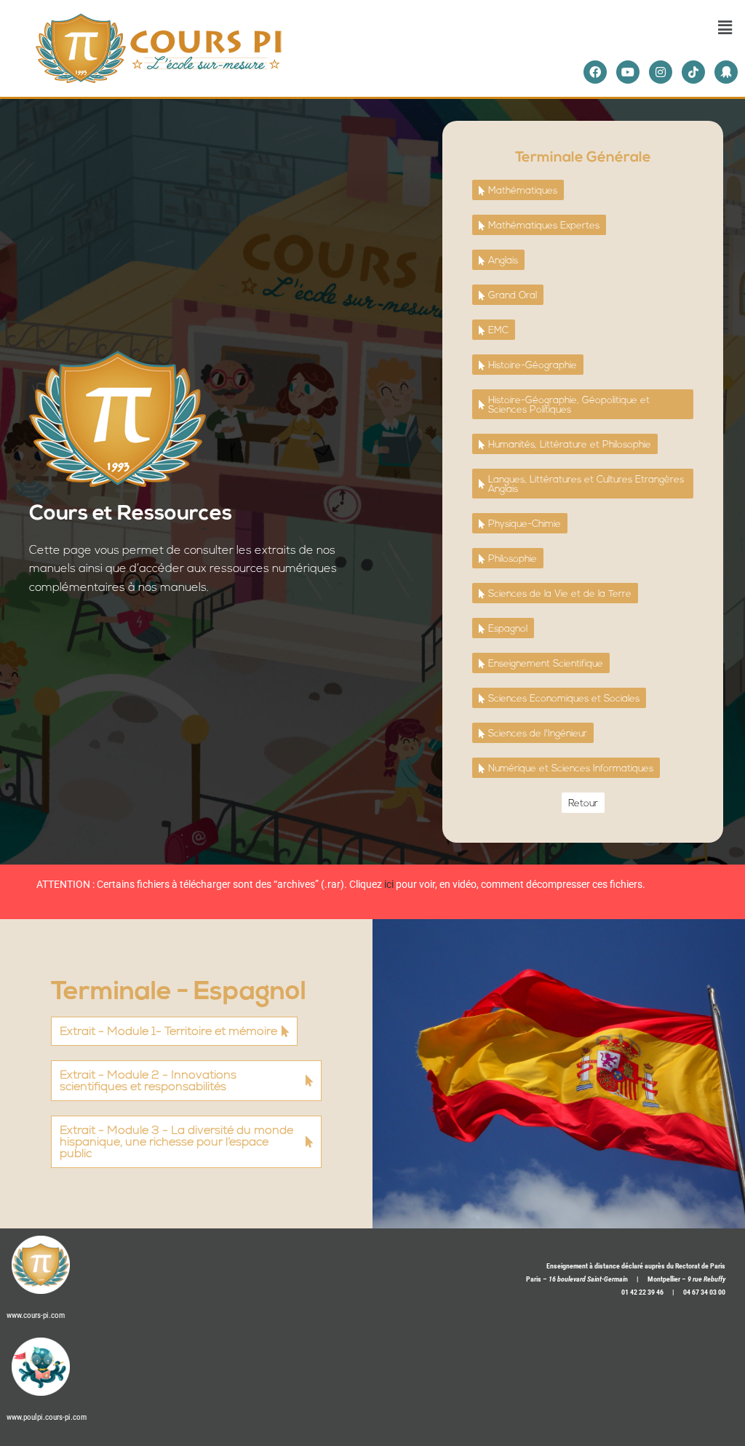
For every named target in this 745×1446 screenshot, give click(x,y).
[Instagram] (660, 72)
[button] (725, 27)
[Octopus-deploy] (726, 72)
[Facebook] (595, 72)
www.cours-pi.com (36, 1315)
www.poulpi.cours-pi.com (47, 1417)
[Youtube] (628, 72)
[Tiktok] (693, 72)
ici (389, 884)
